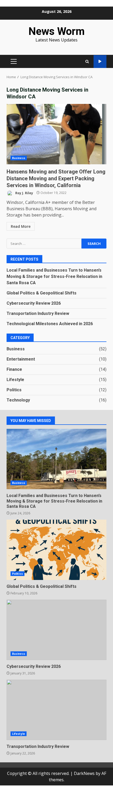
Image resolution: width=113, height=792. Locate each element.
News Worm (56, 31)
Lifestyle (15, 379)
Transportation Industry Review (38, 313)
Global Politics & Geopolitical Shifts (41, 293)
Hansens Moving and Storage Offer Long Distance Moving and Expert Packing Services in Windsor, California (56, 134)
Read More (20, 226)
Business (18, 158)
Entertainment (21, 359)
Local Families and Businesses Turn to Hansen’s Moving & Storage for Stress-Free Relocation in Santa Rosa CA (54, 276)
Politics (14, 389)
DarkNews (84, 773)
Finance (14, 369)
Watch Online (100, 61)
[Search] (87, 61)
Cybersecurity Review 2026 (34, 303)
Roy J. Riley (23, 193)
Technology (18, 400)
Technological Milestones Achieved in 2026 (50, 323)
